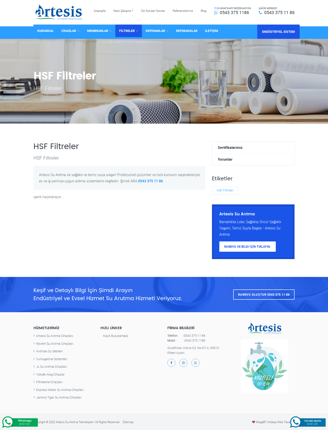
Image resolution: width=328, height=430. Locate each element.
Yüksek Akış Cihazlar (50, 374)
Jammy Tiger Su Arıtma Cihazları (59, 397)
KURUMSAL (45, 31)
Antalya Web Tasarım (281, 422)
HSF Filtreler (225, 190)
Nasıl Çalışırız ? (123, 11)
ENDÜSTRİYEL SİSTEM (278, 31)
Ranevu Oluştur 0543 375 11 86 (264, 295)
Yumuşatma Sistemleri (51, 359)
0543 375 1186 (234, 12)
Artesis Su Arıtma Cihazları (54, 336)
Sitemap (128, 422)
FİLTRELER (127, 31)
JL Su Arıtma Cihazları (51, 366)
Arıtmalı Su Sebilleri (49, 351)
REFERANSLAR (186, 31)
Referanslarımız (183, 11)
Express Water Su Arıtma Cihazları (60, 390)
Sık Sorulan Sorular (153, 11)
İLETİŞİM (211, 31)
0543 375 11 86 (279, 12)
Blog (203, 11)
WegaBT (261, 422)
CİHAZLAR (68, 31)
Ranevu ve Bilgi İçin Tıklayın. (247, 247)
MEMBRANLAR (97, 31)
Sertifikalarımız (230, 147)
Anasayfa (100, 11)
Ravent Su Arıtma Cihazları (54, 343)
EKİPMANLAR (155, 31)
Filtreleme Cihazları (49, 382)
